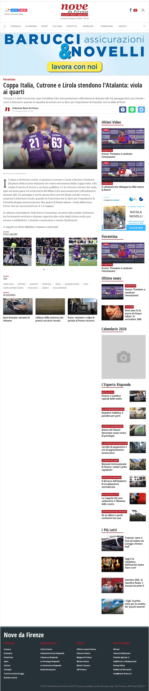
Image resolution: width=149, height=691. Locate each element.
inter (86, 283)
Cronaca (15, 26)
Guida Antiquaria (48, 669)
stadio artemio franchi (13, 287)
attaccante (33, 287)
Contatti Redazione (121, 653)
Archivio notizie (10, 677)
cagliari (45, 287)
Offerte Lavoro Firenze (86, 649)
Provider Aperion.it (121, 657)
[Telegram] (141, 109)
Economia (31, 26)
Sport (44, 26)
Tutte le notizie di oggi (14, 673)
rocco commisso (60, 287)
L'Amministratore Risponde (52, 653)
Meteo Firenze (83, 661)
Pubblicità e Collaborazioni (124, 661)
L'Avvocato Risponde (49, 657)
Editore (116, 649)
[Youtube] (135, 10)
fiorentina (46, 283)
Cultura (57, 26)
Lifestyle (71, 26)
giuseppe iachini (72, 283)
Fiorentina (107, 26)
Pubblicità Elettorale (122, 669)
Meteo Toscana (83, 665)
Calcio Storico (46, 649)
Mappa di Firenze (84, 657)
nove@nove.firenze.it (122, 673)
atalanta (34, 283)
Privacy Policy (119, 665)
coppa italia (8, 283)
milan (58, 283)
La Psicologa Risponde (50, 661)
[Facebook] (130, 10)
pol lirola (22, 283)
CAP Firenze (81, 669)
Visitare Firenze (83, 653)
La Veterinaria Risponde (50, 665)
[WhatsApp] (132, 109)
